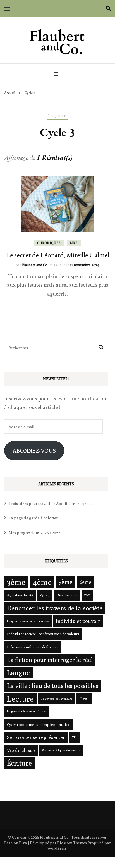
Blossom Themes (72, 843)
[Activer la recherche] (108, 8)
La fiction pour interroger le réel (50, 659)
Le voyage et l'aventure (56, 698)
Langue (18, 673)
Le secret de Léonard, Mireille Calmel (57, 255)
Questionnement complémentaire (38, 724)
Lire (74, 243)
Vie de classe (21, 750)
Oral (84, 698)
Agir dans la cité (20, 595)
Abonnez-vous (34, 450)
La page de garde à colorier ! (34, 518)
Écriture (19, 763)
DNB (87, 595)
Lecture (20, 698)
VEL (74, 737)
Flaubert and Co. (35, 264)
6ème (85, 582)
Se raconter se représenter (36, 737)
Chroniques (49, 243)
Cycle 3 (44, 595)
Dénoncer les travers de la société (54, 608)
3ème (16, 582)
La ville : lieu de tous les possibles (52, 685)
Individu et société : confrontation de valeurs (43, 633)
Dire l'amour (66, 595)
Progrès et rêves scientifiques (26, 711)
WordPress (57, 848)
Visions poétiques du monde (61, 750)
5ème (66, 582)
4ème (42, 582)
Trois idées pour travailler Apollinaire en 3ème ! (51, 503)
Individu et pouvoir (78, 621)
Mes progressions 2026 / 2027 (34, 533)
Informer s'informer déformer (32, 647)
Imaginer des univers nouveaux (28, 621)
